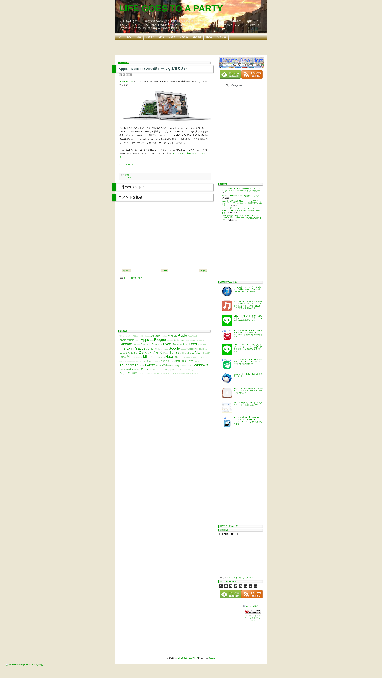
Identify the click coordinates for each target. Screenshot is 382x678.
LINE (161, 36)
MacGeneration (126, 81)
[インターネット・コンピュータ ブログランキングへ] (253, 613)
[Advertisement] (191, 47)
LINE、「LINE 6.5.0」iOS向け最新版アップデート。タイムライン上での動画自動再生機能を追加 (241, 189)
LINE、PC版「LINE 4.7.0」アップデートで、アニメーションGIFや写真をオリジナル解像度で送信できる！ (242, 210)
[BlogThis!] (124, 74)
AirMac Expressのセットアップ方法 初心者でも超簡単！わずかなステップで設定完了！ (249, 390)
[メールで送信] (120, 74)
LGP (256, 606)
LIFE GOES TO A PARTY (171, 8)
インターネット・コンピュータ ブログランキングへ (253, 618)
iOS (129, 36)
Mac (138, 36)
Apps (172, 36)
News (209, 36)
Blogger (197, 36)
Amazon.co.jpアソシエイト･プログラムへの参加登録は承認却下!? (248, 404)
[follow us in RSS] (252, 78)
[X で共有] (127, 74)
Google (150, 36)
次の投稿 (126, 271)
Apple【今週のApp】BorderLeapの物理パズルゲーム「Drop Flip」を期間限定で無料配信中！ (248, 361)
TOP (119, 36)
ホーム (165, 271)
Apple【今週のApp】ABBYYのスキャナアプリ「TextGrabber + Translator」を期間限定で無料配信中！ (241, 218)
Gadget (184, 36)
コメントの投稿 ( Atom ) (133, 278)
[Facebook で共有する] (130, 74)
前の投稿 (203, 271)
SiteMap (221, 36)
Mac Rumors (130, 164)
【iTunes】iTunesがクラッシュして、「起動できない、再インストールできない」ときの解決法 (248, 289)
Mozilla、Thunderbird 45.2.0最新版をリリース (240, 196)
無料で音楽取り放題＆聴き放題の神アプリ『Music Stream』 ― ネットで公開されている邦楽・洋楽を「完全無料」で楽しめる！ (248, 304)
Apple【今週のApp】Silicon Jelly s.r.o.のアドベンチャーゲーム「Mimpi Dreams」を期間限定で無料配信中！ (242, 203)
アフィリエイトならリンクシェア (240, 578)
